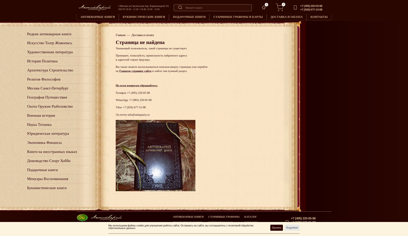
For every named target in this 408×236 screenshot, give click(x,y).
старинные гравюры (224, 217)
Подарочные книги (189, 16)
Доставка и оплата (287, 16)
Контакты (319, 16)
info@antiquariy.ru (139, 114)
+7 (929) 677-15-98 (311, 9)
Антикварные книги (97, 16)
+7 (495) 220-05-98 (311, 5)
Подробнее (292, 227)
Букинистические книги (144, 16)
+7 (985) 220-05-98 (140, 100)
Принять (276, 227)
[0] (264, 7)
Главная (120, 35)
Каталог (250, 217)
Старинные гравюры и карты (238, 16)
